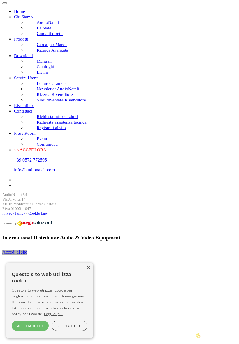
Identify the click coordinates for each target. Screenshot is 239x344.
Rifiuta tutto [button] (69, 326)
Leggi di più (53, 314)
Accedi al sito (14, 252)
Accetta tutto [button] (30, 326)
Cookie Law (38, 213)
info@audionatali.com (34, 169)
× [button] (88, 268)
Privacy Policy (13, 213)
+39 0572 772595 (30, 159)
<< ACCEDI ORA (30, 150)
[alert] (49, 300)
